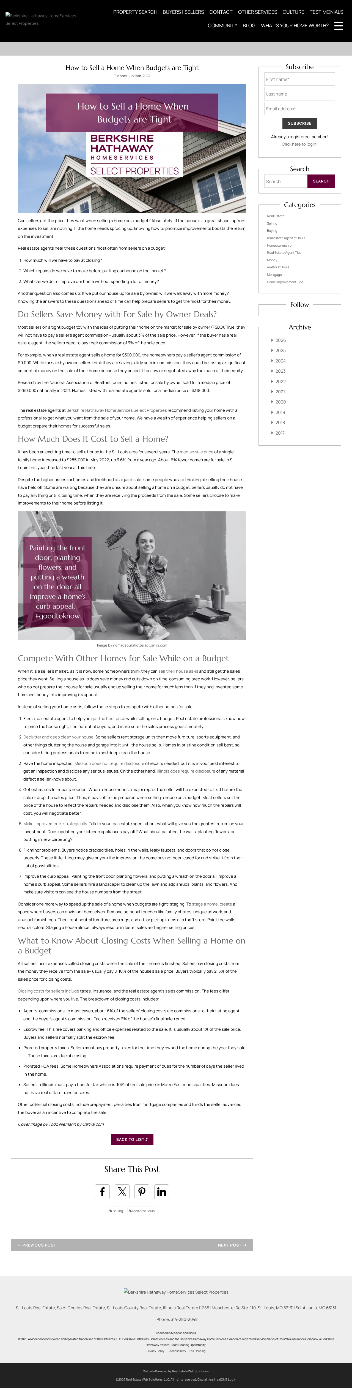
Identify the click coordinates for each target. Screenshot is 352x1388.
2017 (280, 433)
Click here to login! (300, 144)
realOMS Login (226, 1379)
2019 (280, 412)
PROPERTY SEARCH (135, 12)
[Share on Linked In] (161, 1191)
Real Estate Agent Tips (284, 252)
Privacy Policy (155, 1351)
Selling (117, 1211)
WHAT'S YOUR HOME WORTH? (295, 25)
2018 (280, 422)
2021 (280, 392)
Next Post (230, 1245)
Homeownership (279, 245)
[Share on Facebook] (102, 1191)
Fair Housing (197, 1351)
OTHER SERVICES (257, 12)
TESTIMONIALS (326, 12)
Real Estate (276, 216)
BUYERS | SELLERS (183, 12)
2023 (281, 371)
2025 (281, 350)
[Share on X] (122, 1191)
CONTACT (221, 12)
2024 (281, 361)
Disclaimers (205, 1379)
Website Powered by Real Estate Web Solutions (176, 1371)
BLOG (249, 25)
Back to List (130, 1139)
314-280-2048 (184, 1319)
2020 (281, 402)
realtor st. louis (143, 1211)
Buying (272, 230)
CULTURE (293, 12)
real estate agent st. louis (286, 238)
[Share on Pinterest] (141, 1191)
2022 (281, 381)
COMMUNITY (222, 25)
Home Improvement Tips (285, 282)
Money (272, 260)
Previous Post (38, 1245)
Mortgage (274, 274)
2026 (281, 340)
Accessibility (177, 1351)
